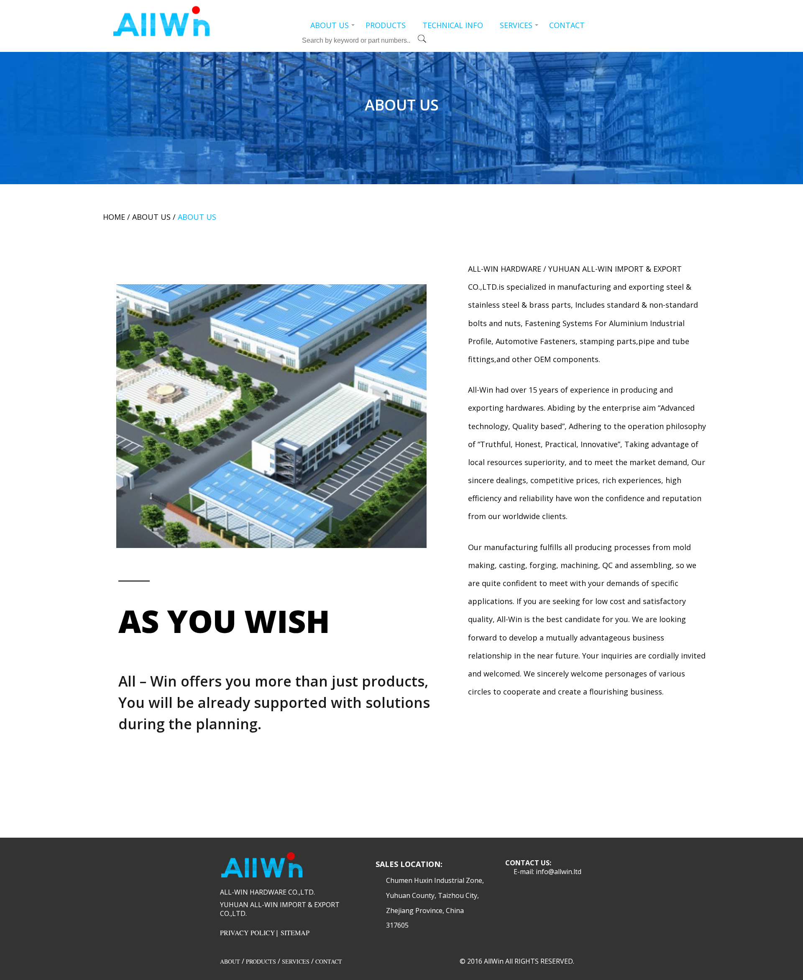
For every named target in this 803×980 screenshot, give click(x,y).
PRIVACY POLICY (247, 932)
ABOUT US (329, 25)
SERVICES (516, 25)
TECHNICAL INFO (452, 25)
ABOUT (230, 961)
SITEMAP (295, 932)
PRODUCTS (386, 25)
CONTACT (567, 25)
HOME (114, 217)
